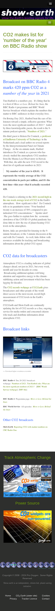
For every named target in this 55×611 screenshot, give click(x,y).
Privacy (13, 598)
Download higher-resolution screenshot (18, 371)
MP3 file (22, 389)
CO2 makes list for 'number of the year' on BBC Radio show (25, 40)
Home (8, 595)
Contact (46, 598)
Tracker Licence (29, 598)
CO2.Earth (37, 287)
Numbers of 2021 (36, 131)
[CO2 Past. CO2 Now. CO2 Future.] (27, 566)
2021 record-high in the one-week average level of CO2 (27, 198)
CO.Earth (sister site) (26, 595)
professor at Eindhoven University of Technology (27, 137)
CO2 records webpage (18, 287)
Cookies (46, 595)
